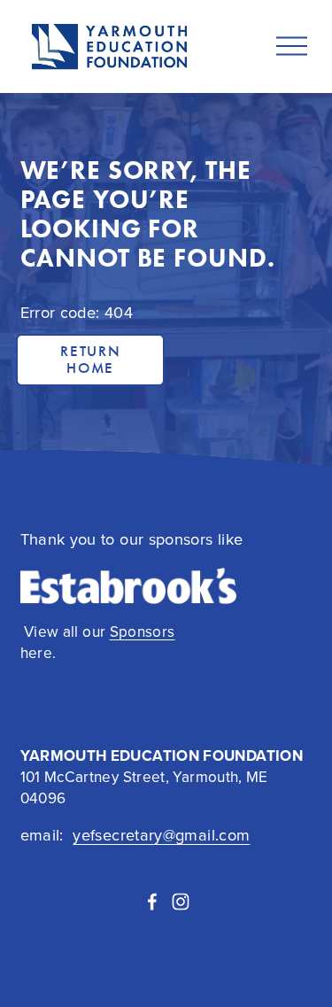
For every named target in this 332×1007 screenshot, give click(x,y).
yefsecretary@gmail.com (161, 835)
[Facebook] (152, 901)
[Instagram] (180, 901)
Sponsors (142, 632)
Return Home (90, 359)
